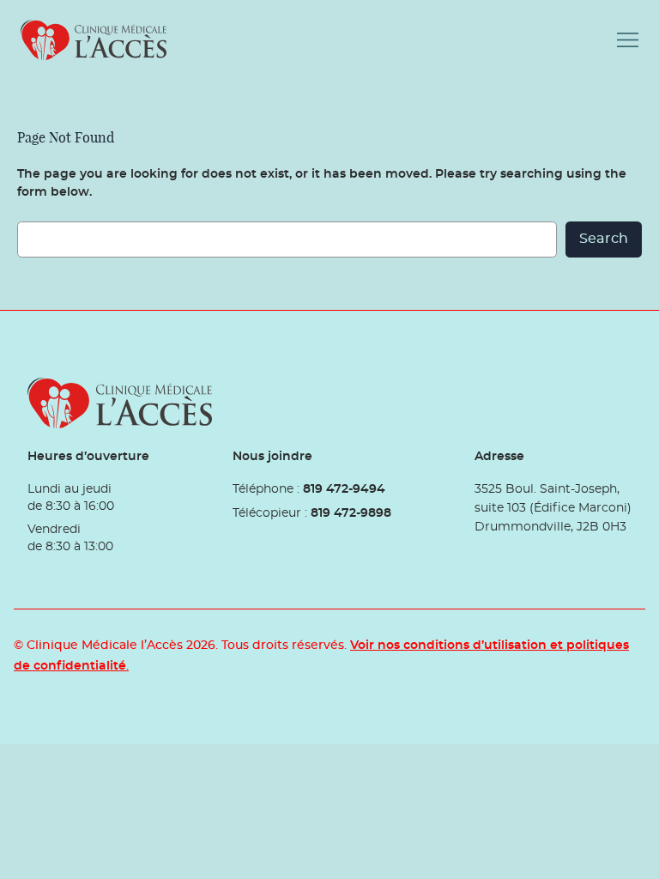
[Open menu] (627, 40)
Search (603, 239)
